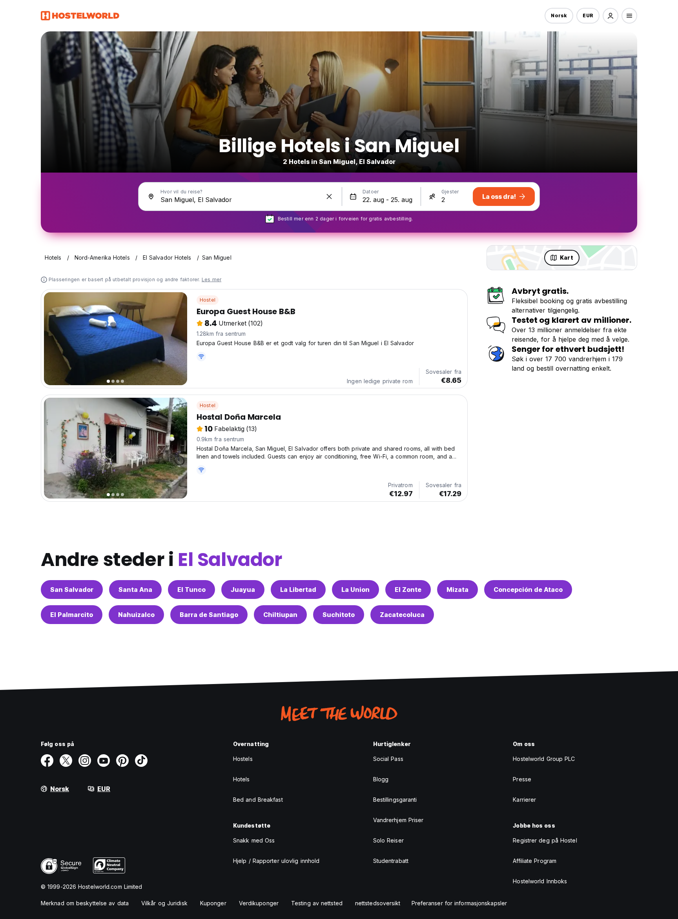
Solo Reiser (388, 840)
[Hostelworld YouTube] (103, 760)
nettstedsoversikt (378, 903)
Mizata (457, 589)
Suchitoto (339, 615)
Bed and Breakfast (258, 799)
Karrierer (524, 799)
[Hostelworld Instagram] (84, 760)
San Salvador (71, 589)
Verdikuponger (259, 903)
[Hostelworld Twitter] (66, 760)
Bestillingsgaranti (395, 799)
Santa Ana (135, 589)
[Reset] (329, 196)
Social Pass (388, 758)
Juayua (243, 589)
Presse (522, 779)
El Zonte (408, 589)
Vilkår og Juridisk (164, 903)
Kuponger (213, 903)
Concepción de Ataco (528, 589)
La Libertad (298, 589)
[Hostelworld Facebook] (47, 760)
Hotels (241, 779)
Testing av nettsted (317, 903)
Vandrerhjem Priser (398, 820)
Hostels (243, 758)
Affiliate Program (534, 860)
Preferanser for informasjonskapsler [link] (459, 903)
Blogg (381, 779)
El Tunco (191, 589)
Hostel (207, 300)
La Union (355, 589)
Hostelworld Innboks (540, 881)
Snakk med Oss (254, 840)
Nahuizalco (136, 615)
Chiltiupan (280, 615)
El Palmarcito (71, 615)
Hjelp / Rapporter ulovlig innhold (276, 860)
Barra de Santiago (209, 615)
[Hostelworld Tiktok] (141, 760)
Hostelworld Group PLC (544, 758)
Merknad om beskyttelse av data (85, 903)
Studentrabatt (390, 860)
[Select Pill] (610, 16)
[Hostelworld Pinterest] (122, 760)
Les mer (211, 279)
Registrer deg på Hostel (545, 840)
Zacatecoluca (402, 615)
